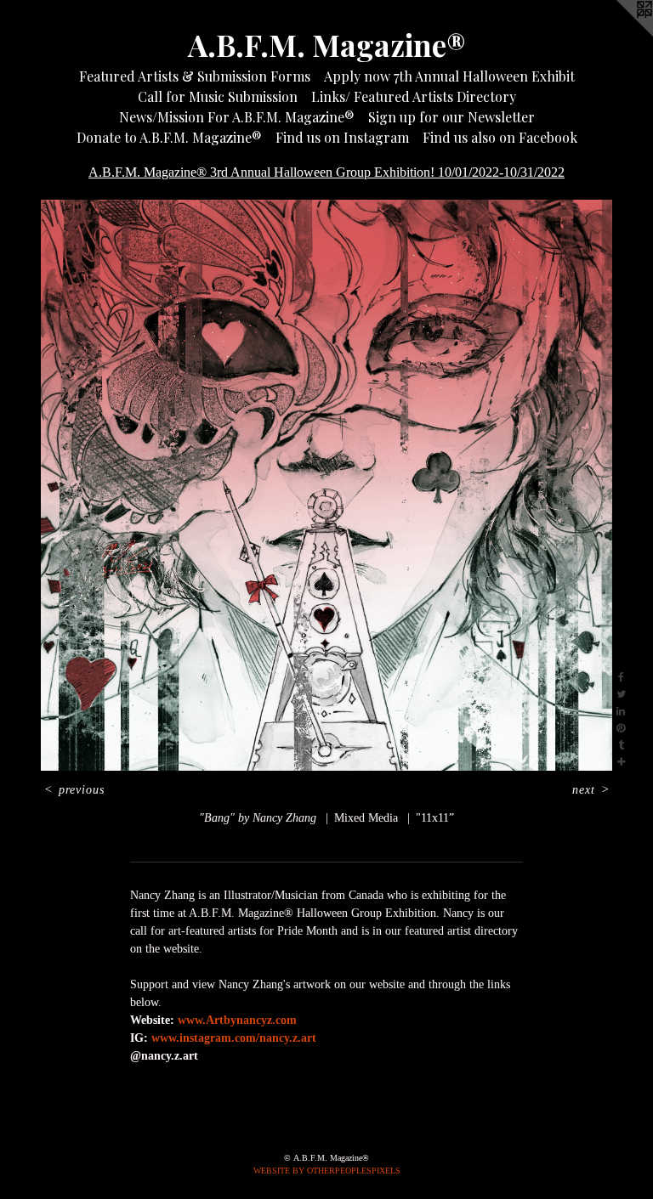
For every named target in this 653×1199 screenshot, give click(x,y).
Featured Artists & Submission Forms (194, 76)
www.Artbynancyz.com (237, 1020)
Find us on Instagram (342, 137)
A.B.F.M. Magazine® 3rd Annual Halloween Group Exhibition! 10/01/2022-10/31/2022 (326, 172)
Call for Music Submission (218, 96)
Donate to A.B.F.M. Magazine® (169, 137)
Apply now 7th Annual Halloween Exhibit (449, 76)
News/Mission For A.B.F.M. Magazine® (237, 117)
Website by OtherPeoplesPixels (326, 1170)
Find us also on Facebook (500, 137)
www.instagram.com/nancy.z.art (233, 1038)
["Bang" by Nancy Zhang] (326, 485)
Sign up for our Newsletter (451, 117)
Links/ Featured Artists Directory (413, 96)
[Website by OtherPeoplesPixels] (619, 34)
